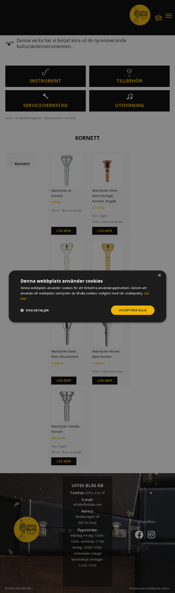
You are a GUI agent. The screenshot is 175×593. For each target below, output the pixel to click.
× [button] (159, 275)
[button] (34, 310)
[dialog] (87, 296)
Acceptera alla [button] (132, 310)
